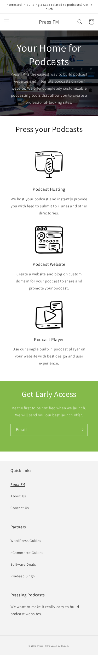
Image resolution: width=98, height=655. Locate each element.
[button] (6, 22)
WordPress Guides (25, 540)
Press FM (42, 645)
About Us (18, 496)
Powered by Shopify (58, 645)
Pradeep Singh (22, 576)
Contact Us (19, 507)
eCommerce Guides (26, 552)
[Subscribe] (81, 430)
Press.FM (17, 484)
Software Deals (23, 564)
